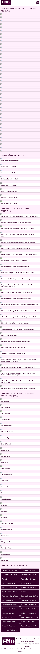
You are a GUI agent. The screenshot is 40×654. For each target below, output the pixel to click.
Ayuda (32, 644)
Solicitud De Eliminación (23, 644)
